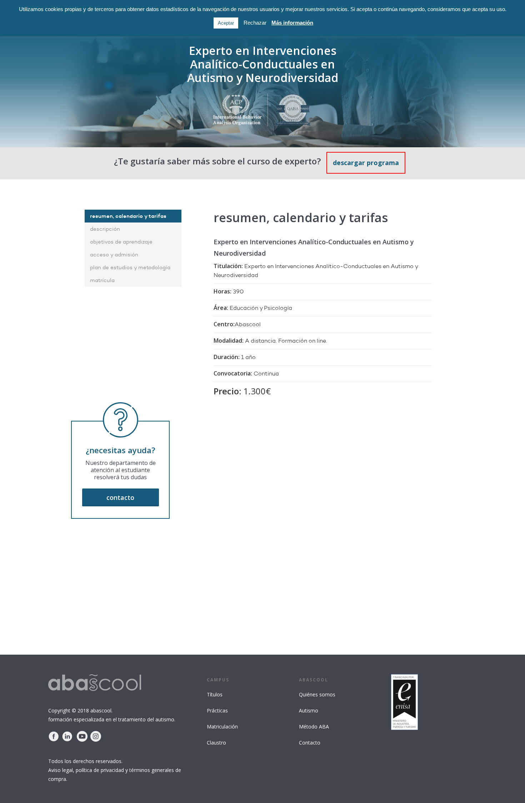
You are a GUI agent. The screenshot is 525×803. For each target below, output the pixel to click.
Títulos (214, 694)
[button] (120, 497)
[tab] (133, 216)
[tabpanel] (306, 366)
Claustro (216, 742)
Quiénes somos (317, 694)
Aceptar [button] (226, 23)
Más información (292, 23)
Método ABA (314, 726)
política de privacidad (100, 770)
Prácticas (217, 710)
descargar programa (366, 162)
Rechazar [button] (255, 23)
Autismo (308, 710)
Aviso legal (60, 770)
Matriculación (222, 726)
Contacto (309, 742)
